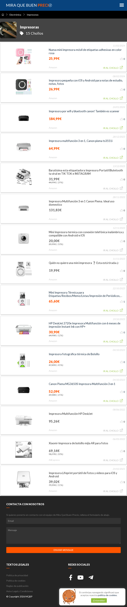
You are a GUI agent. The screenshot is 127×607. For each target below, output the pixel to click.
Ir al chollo (111, 67)
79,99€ (52, 485)
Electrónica (15, 14)
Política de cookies (15, 580)
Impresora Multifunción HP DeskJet (71, 413)
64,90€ (52, 335)
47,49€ (52, 365)
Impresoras (33, 14)
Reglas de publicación (17, 585)
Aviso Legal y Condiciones (19, 591)
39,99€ (52, 244)
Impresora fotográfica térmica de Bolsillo (74, 354)
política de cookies (107, 595)
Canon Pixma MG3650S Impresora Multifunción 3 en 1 (82, 384)
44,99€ (52, 182)
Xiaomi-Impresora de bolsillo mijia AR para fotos (78, 443)
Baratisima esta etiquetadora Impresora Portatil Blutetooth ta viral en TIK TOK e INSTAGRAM (86, 172)
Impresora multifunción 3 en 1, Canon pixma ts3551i (81, 141)
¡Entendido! (99, 600)
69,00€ (52, 394)
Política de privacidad (17, 575)
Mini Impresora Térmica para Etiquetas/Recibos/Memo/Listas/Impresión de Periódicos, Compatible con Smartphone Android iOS (84, 296)
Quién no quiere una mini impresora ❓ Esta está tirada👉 (84, 263)
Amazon (53, 67)
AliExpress (54, 459)
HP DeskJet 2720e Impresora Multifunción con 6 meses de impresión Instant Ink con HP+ (84, 325)
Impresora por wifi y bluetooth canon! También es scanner (84, 111)
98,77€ (52, 454)
